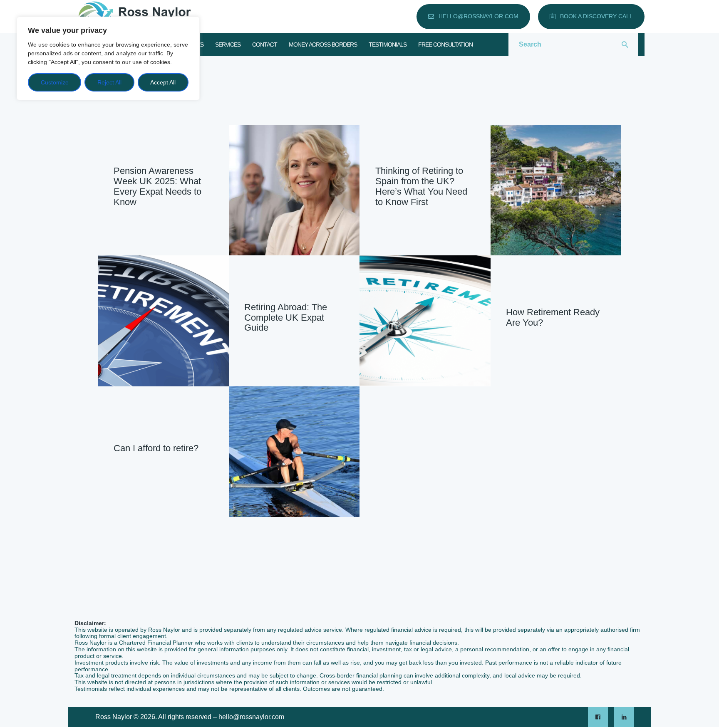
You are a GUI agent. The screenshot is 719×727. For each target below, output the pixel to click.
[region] (108, 58)
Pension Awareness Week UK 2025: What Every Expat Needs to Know (157, 187)
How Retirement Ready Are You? (553, 317)
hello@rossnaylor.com (251, 716)
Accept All (163, 82)
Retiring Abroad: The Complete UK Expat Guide (285, 317)
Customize (55, 82)
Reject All (109, 82)
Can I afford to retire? (156, 448)
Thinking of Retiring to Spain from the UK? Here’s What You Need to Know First (421, 187)
